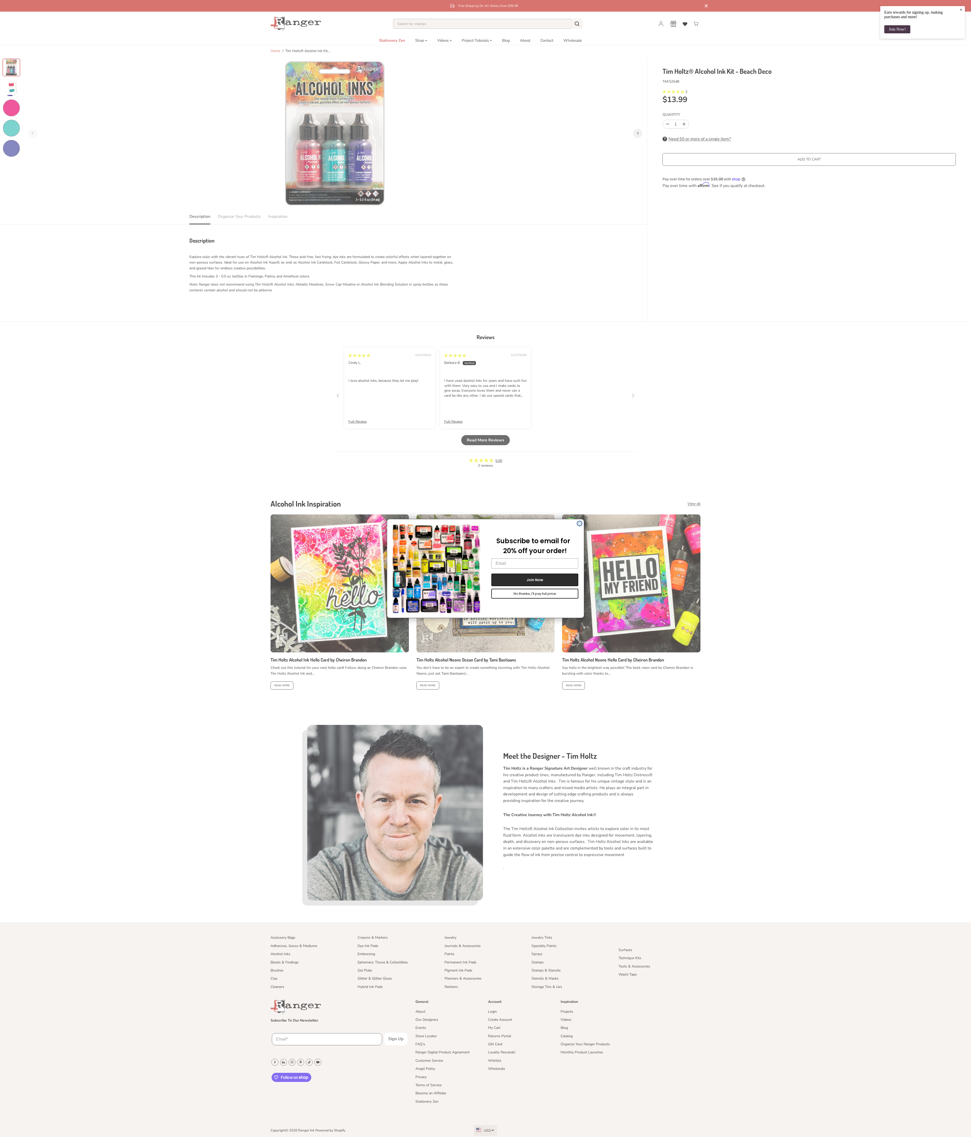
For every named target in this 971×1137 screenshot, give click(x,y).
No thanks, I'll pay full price (535, 593)
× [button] (961, 9)
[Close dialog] (579, 523)
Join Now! (897, 29)
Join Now (534, 579)
